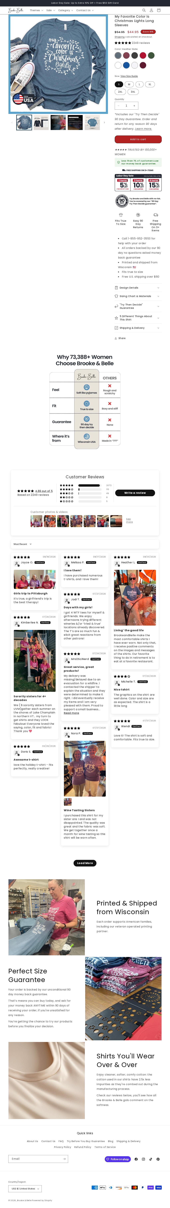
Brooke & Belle (24, 1200)
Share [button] (122, 338)
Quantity (119, 99)
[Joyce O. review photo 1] (35, 579)
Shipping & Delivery (128, 1141)
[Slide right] (104, 122)
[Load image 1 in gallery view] (24, 122)
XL (150, 84)
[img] (22, 557)
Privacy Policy (62, 1147)
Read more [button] (71, 713)
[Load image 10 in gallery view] (41, 122)
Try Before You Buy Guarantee (86, 1141)
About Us (32, 1141)
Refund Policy (82, 1147)
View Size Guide (129, 76)
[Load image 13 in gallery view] (92, 122)
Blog (110, 1141)
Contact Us (48, 1141)
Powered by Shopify (42, 1200)
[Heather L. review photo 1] (135, 598)
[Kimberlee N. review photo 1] (35, 661)
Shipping (120, 36)
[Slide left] (12, 122)
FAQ (61, 1141)
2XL (120, 91)
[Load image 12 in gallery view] (75, 122)
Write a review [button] (135, 493)
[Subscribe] (64, 1159)
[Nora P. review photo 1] (85, 769)
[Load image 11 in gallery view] (58, 122)
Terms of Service (105, 1147)
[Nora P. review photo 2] (68, 802)
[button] (36, 10)
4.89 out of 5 (44, 491)
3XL (133, 91)
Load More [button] (85, 863)
